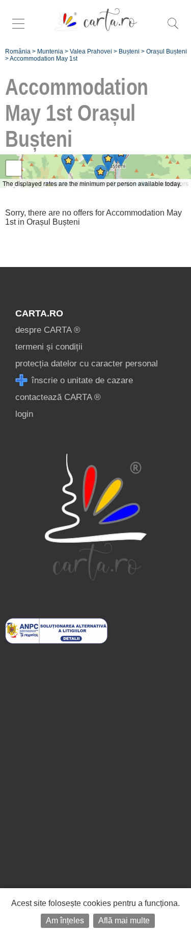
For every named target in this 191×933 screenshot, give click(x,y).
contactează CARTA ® (58, 397)
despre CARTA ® (47, 330)
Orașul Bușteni (166, 51)
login (24, 414)
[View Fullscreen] (13, 168)
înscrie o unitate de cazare (81, 380)
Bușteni (129, 51)
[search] (173, 28)
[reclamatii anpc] (56, 640)
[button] (121, 156)
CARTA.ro (39, 313)
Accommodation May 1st (43, 58)
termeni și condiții (49, 347)
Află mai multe (124, 920)
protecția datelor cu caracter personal (86, 363)
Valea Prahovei (91, 51)
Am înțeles (65, 920)
